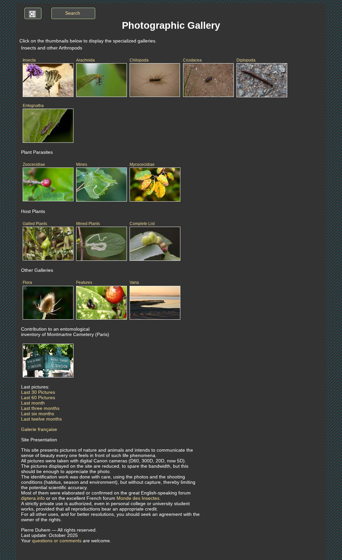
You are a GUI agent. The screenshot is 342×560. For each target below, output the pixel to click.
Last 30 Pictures (38, 392)
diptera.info (33, 498)
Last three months (40, 408)
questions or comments (56, 540)
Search (72, 13)
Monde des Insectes (138, 498)
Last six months (37, 413)
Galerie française (39, 429)
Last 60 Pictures (38, 397)
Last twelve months (41, 419)
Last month (33, 403)
